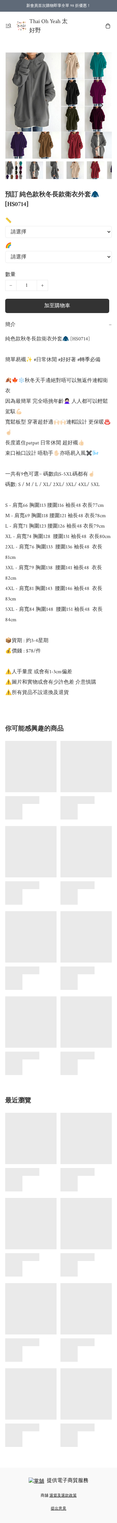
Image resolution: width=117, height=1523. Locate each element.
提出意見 (58, 1508)
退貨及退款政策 (63, 1495)
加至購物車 (57, 305)
